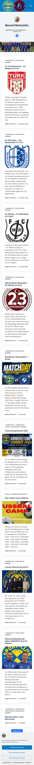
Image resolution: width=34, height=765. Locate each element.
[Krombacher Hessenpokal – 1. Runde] (17, 373)
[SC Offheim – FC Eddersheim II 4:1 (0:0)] (17, 230)
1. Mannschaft (9, 60)
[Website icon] (17, 35)
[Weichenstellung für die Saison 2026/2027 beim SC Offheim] (17, 657)
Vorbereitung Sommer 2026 (16, 431)
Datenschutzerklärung (19, 762)
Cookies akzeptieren (17, 747)
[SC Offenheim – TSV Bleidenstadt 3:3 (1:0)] (17, 156)
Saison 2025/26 (9, 711)
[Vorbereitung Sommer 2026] (17, 445)
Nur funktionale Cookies (17, 753)
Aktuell (7, 427)
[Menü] (31, 6)
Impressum (28, 762)
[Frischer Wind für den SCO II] (17, 581)
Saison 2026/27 (19, 60)
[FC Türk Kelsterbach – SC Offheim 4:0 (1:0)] (17, 83)
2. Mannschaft (20, 425)
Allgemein (14, 494)
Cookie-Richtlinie (7, 762)
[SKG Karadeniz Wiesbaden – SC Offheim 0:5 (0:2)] (17, 299)
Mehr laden (17, 731)
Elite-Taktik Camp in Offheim (16, 498)
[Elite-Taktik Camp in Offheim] (17, 512)
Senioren (8, 62)
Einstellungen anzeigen (17, 758)
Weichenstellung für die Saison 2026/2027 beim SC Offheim (16, 641)
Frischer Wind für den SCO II (16, 567)
